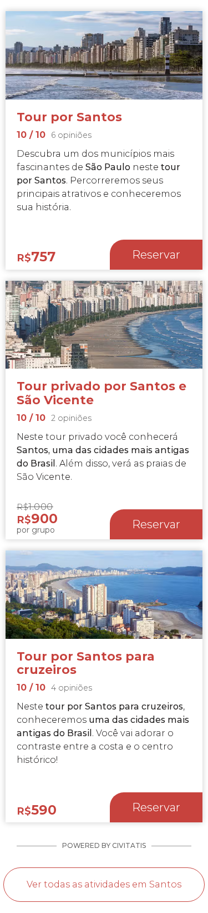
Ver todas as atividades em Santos (104, 884)
